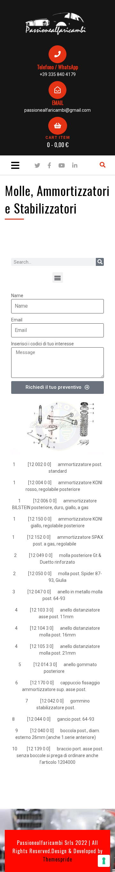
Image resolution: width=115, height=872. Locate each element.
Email (16, 319)
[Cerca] (100, 262)
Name (17, 295)
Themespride (57, 859)
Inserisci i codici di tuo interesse (42, 343)
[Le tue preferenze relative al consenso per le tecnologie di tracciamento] (104, 861)
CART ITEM (57, 137)
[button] (57, 277)
